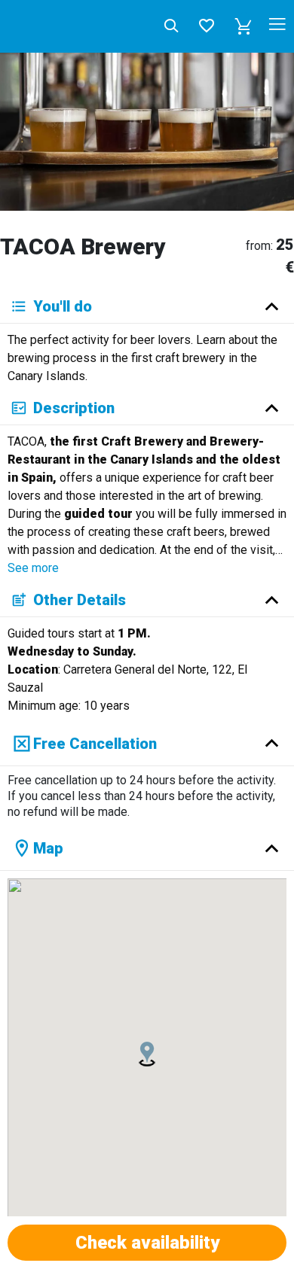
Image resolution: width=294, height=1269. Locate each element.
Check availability (147, 1242)
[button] (243, 26)
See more (33, 568)
